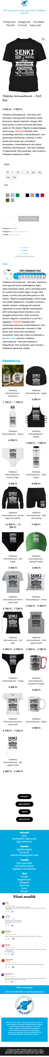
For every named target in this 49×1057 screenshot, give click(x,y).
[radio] (8, 173)
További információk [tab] (24, 256)
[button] (43, 39)
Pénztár (10, 25)
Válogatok (24, 882)
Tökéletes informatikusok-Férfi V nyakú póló (13, 600)
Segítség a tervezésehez (24, 868)
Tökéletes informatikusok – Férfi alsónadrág (36, 515)
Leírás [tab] (24, 250)
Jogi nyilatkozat (24, 841)
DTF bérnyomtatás (24, 866)
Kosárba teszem (28, 219)
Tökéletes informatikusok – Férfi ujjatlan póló (36, 640)
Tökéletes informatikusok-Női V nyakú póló (12, 722)
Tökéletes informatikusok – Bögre (36, 720)
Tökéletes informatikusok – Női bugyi (12, 559)
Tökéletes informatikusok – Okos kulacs (36, 475)
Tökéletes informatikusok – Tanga (12, 679)
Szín (6, 185)
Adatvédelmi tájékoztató (24, 838)
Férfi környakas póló (19, 231)
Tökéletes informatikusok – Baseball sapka (36, 559)
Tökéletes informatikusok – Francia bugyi (12, 475)
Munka (18, 234)
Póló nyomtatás (24, 863)
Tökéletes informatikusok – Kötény (36, 434)
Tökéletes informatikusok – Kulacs (13, 432)
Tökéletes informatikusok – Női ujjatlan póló (12, 762)
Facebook (24, 852)
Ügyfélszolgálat (24, 849)
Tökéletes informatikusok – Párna (36, 598)
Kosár (24, 888)
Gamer (12, 234)
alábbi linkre (10, 338)
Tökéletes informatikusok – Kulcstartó (12, 393)
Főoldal (24, 876)
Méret (7, 164)
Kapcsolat (35, 25)
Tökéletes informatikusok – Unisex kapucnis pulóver (13, 515)
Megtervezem (24, 879)
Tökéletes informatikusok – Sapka (36, 391)
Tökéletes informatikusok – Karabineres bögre (36, 681)
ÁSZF (24, 835)
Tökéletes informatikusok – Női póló (12, 640)
